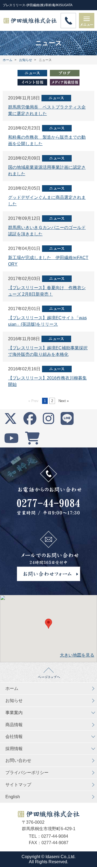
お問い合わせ (18, 760)
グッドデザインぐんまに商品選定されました (47, 200)
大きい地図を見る (77, 655)
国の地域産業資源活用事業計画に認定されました (47, 170)
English (12, 796)
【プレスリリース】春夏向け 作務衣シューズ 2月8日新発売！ (47, 290)
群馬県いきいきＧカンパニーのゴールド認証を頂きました (47, 230)
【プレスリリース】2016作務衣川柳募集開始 (47, 381)
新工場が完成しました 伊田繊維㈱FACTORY (48, 260)
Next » (63, 401)
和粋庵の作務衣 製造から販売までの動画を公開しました (47, 140)
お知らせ (14, 700)
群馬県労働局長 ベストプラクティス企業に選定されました (47, 110)
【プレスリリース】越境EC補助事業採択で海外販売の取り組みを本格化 (48, 351)
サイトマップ (18, 784)
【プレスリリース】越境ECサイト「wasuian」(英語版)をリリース (47, 321)
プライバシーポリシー (26, 772)
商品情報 (14, 724)
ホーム (11, 688)
